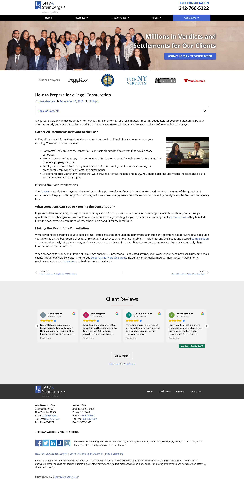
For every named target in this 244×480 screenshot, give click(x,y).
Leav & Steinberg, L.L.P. (67, 476)
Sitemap (180, 391)
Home (48, 17)
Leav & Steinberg (114, 453)
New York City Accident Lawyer (51, 453)
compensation (200, 238)
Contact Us (190, 17)
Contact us (68, 261)
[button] (205, 111)
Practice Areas (118, 17)
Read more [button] (45, 338)
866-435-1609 (52, 418)
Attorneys (80, 17)
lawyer (45, 191)
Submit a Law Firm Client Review (122, 364)
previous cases (180, 217)
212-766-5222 (194, 8)
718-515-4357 (87, 415)
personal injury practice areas (108, 257)
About (155, 17)
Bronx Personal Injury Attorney (86, 453)
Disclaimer (164, 391)
